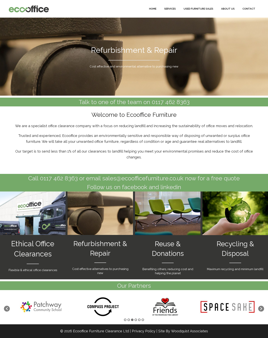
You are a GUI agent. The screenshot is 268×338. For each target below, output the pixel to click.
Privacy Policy (143, 331)
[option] (41, 306)
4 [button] (136, 320)
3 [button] (132, 320)
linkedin (170, 187)
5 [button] (139, 320)
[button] (7, 309)
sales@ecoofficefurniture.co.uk (142, 178)
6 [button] (143, 320)
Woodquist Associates (189, 331)
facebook (134, 187)
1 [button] (125, 320)
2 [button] (129, 320)
